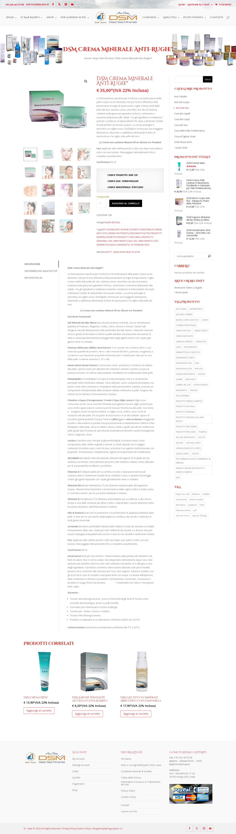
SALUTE (201, 437)
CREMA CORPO (201, 330)
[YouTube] (72, 4)
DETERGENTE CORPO (185, 357)
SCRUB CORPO (182, 453)
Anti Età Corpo (181, 102)
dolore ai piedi (196, 499)
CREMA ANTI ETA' (183, 330)
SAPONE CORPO (193, 442)
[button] (86, 81)
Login (181, 4)
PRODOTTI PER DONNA (186, 426)
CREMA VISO (201, 341)
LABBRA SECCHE (183, 384)
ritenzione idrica (183, 510)
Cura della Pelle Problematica (189, 130)
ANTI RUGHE (121, 229)
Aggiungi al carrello (126, 203)
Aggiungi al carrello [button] (39, 710)
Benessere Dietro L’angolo (188, 287)
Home (10, 17)
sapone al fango (199, 515)
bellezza (196, 494)
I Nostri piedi (181, 292)
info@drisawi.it (182, 764)
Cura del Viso (181, 125)
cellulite (206, 494)
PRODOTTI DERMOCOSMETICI (189, 401)
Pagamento (78, 783)
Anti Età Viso (106, 58)
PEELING (194, 390)
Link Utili (169, 17)
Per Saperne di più (73, 17)
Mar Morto (180, 505)
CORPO (205, 320)
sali (195, 510)
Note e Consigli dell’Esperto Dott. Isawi (141, 765)
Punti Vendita (193, 17)
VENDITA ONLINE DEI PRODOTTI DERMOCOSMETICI (190, 470)
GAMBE (179, 379)
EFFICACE (199, 368)
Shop (50, 17)
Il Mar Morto (30, 17)
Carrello (76, 777)
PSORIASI (203, 432)
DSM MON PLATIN (139, 233)
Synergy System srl (113, 828)
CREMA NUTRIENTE (118, 233)
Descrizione (32, 264)
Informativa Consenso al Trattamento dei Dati (140, 783)
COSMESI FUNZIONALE (141, 229)
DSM (197, 363)
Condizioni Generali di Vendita (136, 771)
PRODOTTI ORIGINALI (185, 412)
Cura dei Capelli (182, 113)
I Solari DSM (180, 147)
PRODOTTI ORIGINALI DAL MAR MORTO (190, 419)
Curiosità (149, 17)
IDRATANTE (190, 379)
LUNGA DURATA (200, 384)
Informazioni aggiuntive (40, 270)
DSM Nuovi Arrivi (183, 142)
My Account (78, 758)
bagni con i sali (182, 494)
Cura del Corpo (182, 119)
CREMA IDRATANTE (184, 336)
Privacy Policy (128, 790)
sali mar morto (182, 515)
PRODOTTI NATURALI (129, 236)
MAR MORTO (181, 390)
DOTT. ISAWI (112, 251)
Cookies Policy (128, 796)
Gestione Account (198, 4)
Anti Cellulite (180, 96)
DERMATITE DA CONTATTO (188, 352)
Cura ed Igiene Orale (185, 136)
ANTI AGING (107, 229)
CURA (178, 347)
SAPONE (179, 442)
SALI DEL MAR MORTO (140, 240)
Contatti (216, 17)
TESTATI (195, 453)
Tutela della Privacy (131, 777)
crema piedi (181, 499)
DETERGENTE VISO (184, 363)
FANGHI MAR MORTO (185, 374)
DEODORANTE (190, 347)
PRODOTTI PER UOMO (186, 432)
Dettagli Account (81, 765)
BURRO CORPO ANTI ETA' (187, 320)
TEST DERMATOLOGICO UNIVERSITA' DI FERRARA (193, 461)
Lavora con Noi (129, 811)
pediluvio (192, 505)
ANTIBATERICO (196, 309)
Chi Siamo (126, 758)
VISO (146, 244)
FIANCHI (201, 374)
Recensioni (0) (33, 277)
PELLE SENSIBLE (182, 395)
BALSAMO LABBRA (184, 314)
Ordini (75, 771)
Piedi (202, 505)
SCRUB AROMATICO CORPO (188, 448)
